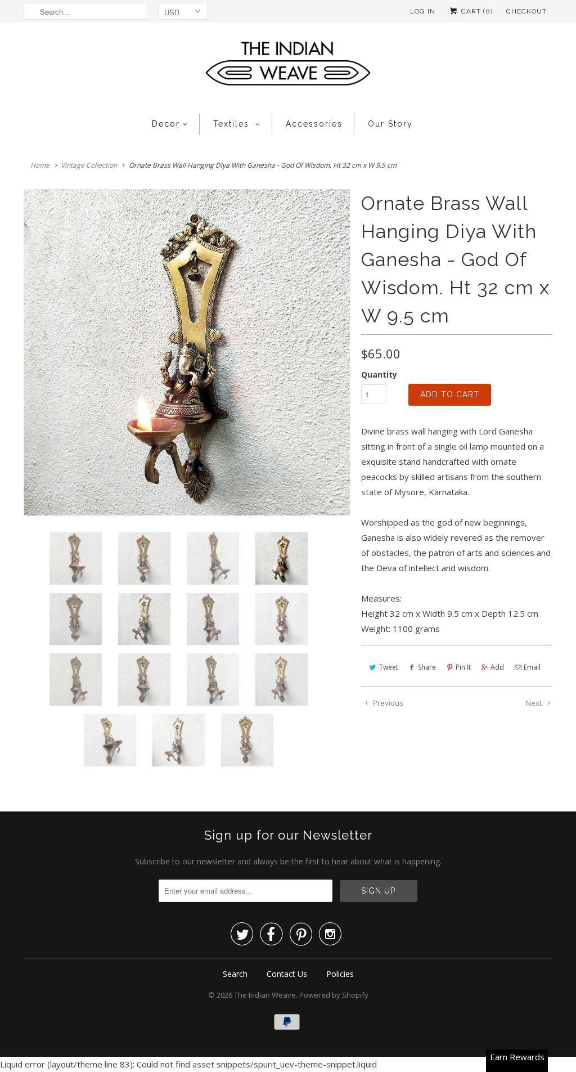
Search (235, 973)
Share (427, 667)
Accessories (314, 123)
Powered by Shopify (333, 995)
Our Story (390, 123)
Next (534, 703)
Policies (340, 973)
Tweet (388, 667)
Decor (166, 123)
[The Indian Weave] (288, 66)
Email (532, 667)
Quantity (379, 374)
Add (497, 667)
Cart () (476, 11)
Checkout (526, 11)
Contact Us (287, 973)
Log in (422, 11)
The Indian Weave (265, 995)
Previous (387, 703)
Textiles (233, 123)
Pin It (463, 667)
